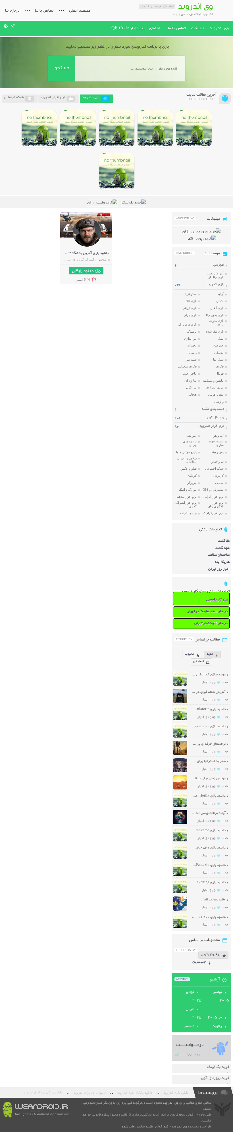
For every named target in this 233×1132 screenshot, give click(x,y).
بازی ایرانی (189, 308)
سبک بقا (218, 359)
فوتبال (220, 373)
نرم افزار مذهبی (186, 496)
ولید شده (128, 1127)
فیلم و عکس (188, 468)
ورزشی (219, 401)
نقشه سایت (145, 1127)
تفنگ (220, 338)
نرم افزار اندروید (211, 426)
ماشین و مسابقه (213, 380)
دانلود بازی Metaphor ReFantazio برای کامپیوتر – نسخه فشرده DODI (208, 865)
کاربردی (218, 475)
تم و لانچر (217, 461)
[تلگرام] (13, 26)
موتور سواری (215, 387)
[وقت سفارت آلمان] (180, 910)
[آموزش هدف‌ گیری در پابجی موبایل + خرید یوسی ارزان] (180, 702)
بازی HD (191, 301)
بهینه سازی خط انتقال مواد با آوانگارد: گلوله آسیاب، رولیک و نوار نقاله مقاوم (208, 675)
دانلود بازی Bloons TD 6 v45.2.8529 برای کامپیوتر (208, 848)
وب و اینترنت (188, 513)
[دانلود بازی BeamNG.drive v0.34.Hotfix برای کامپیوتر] (117, 128)
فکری (220, 366)
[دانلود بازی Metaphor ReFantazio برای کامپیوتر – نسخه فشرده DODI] (117, 171)
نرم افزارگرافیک (213, 513)
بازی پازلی (190, 315)
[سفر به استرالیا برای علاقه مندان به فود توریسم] (180, 771)
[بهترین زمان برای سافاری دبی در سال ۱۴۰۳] (180, 789)
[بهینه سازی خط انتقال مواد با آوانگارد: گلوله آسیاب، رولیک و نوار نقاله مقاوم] (180, 685)
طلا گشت (224, 541)
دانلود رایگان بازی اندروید (134, 1093)
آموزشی (218, 265)
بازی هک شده (215, 331)
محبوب (189, 654)
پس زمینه (217, 452)
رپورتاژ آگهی (215, 417)
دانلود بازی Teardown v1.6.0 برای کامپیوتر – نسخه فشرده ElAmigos (208, 917)
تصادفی (198, 661)
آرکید (220, 294)
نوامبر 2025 (221, 996)
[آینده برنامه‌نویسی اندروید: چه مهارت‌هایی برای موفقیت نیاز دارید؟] (180, 823)
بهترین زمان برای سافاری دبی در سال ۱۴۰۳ (208, 778)
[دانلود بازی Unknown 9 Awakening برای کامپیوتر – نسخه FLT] (180, 892)
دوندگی (219, 352)
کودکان (192, 475)
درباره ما (12, 10)
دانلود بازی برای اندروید (90, 1093)
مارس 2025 (193, 1013)
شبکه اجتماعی (214, 468)
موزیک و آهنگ (188, 489)
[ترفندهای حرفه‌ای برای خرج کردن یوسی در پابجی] (180, 754)
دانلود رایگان (82, 270)
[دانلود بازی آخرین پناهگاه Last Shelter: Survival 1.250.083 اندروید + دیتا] (87, 246)
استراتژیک (87, 259)
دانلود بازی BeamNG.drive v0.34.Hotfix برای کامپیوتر (208, 796)
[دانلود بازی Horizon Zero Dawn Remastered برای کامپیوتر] (78, 128)
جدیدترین (199, 962)
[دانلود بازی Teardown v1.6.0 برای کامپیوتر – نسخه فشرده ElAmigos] (180, 927)
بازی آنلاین (217, 308)
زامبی (193, 352)
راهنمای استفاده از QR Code (137, 28)
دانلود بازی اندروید (176, 1093)
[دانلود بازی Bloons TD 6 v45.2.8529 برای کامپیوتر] (39, 128)
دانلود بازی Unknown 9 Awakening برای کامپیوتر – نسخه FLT (208, 882)
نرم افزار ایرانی (213, 496)
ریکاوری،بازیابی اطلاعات (187, 459)
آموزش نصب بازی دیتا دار (215, 275)
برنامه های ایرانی (190, 443)
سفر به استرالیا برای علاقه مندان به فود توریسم (208, 761)
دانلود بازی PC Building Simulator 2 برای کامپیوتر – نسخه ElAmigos (208, 709)
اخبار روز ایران (219, 569)
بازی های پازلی (187, 324)
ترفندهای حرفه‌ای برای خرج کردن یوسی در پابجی (208, 744)
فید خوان (161, 1127)
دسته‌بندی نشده (213, 409)
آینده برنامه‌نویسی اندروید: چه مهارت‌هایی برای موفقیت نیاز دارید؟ (208, 813)
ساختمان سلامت (219, 555)
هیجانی (192, 394)
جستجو (62, 68)
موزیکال (191, 387)
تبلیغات (197, 28)
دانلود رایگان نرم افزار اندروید (43, 1092)
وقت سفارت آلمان (213, 900)
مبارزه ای (190, 380)
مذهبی (219, 482)
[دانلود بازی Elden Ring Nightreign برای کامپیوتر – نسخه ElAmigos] (155, 128)
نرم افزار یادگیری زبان (216, 504)
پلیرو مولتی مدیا (186, 452)
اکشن (220, 301)
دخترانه (192, 345)
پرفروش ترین (210, 954)
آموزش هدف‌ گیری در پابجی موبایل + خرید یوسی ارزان (208, 692)
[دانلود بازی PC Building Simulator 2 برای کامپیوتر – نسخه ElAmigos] (194, 128)
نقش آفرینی (216, 394)
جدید (210, 654)
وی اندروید (219, 28)
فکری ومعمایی (187, 366)
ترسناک (192, 331)
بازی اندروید (70, 259)
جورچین (218, 345)
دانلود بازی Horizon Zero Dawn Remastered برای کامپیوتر (208, 830)
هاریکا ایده (222, 562)
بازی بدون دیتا (215, 315)
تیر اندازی (190, 338)
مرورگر (192, 482)
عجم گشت (222, 548)
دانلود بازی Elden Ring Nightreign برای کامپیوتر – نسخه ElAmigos (208, 726)
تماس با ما (44, 10)
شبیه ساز (191, 359)
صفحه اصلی (79, 10)
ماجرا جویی (189, 373)
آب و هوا (218, 435)
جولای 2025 (193, 996)
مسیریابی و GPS (213, 489)
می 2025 (215, 1018)
